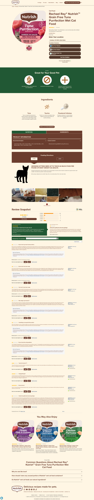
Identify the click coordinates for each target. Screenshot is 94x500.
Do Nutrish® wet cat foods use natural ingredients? (29, 480)
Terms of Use (42, 495)
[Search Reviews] (58, 238)
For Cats (45, 2)
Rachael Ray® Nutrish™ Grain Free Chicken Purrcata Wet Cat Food (69, 446)
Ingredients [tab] (64, 132)
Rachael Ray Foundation (48, 491)
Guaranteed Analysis (18, 140)
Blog (57, 2)
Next (63, 411)
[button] (1, 498)
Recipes (61, 2)
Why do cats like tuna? (19, 471)
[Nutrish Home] (17, 489)
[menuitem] (40, 3)
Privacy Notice (34, 495)
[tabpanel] (47, 141)
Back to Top (23, 411)
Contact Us (67, 491)
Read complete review (16, 234)
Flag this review (34, 282)
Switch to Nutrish (59, 491)
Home (13, 6)
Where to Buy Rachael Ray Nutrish (72, 2)
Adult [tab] (60, 158)
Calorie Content (51, 140)
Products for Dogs (28, 491)
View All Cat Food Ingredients (47, 126)
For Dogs (39, 2)
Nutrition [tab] (29, 132)
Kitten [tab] (34, 158)
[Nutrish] (15, 2)
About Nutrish (51, 2)
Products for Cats (38, 491)
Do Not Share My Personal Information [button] (54, 495)
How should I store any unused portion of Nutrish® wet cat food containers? (37, 476)
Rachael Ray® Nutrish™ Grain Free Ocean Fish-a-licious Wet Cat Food (21, 446)
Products (16, 6)
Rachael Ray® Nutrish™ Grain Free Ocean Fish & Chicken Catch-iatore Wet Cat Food (46, 447)
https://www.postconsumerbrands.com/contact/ (36, 275)
